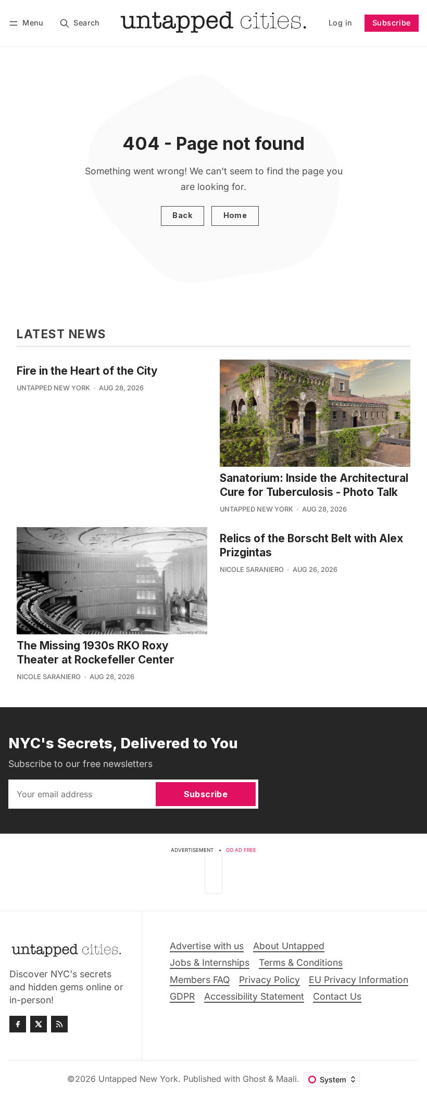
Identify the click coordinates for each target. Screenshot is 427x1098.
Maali (286, 1079)
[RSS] (59, 1024)
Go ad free (241, 850)
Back (182, 215)
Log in (340, 22)
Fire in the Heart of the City (87, 370)
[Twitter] (38, 1024)
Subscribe (391, 22)
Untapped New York (53, 388)
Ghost (254, 1079)
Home (235, 215)
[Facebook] (17, 1024)
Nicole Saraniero (49, 677)
